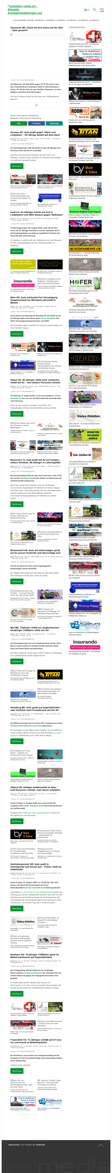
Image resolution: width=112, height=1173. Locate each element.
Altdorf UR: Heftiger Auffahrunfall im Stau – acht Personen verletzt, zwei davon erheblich (35, 788)
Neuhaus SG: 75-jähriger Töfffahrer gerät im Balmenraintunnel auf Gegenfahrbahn (34, 955)
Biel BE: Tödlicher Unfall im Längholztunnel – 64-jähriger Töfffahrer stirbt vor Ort (35, 628)
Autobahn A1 (39, 20)
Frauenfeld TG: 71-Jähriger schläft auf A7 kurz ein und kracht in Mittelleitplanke (35, 1041)
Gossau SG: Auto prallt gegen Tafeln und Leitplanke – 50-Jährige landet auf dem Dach (35, 133)
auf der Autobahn (47, 318)
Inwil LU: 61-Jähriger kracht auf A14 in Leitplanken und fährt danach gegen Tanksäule (36, 213)
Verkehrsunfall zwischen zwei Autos (26, 726)
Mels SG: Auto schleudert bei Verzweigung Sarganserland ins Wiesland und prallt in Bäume (34, 300)
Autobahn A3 (61, 20)
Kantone (30, 20)
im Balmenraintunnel (33, 973)
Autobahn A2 (50, 20)
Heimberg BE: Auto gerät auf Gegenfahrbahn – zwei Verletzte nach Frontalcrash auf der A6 (36, 708)
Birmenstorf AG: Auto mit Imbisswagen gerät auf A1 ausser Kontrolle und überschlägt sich (35, 551)
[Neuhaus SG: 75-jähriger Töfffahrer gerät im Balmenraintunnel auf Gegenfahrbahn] (36, 961)
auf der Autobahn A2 (32, 806)
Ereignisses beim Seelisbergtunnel (36, 813)
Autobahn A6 (94, 20)
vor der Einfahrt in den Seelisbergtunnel (37, 892)
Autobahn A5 (83, 20)
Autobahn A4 (72, 20)
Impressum (14, 1145)
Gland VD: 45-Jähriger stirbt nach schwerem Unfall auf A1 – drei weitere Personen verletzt (35, 381)
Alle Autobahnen (19, 20)
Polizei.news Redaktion (27, 80)
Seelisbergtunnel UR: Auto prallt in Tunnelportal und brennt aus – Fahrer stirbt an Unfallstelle (35, 867)
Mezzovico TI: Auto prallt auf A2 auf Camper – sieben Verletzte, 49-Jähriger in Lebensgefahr (35, 461)
